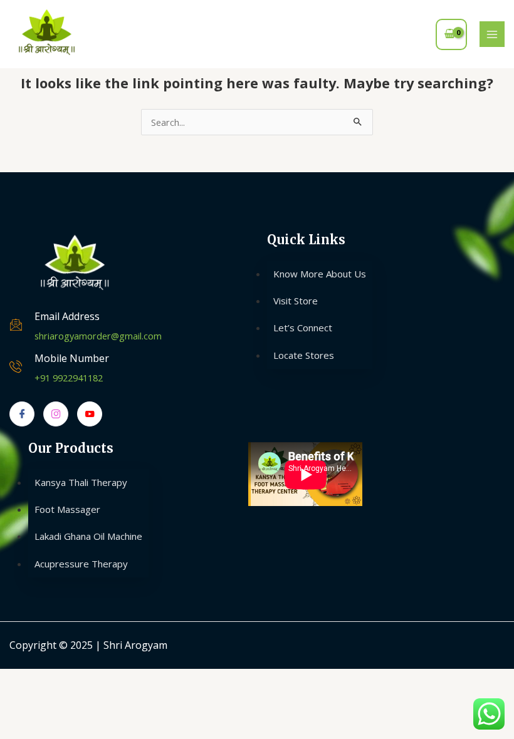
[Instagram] (55, 413)
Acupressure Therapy (81, 563)
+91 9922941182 (68, 377)
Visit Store (295, 300)
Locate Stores (303, 355)
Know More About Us (319, 273)
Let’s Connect (302, 327)
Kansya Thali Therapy (80, 482)
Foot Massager (67, 509)
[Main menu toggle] (492, 33)
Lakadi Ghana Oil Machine (88, 536)
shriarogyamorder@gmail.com (98, 335)
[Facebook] (21, 413)
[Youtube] (89, 413)
